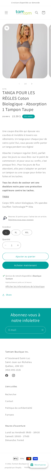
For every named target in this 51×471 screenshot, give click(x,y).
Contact (9, 401)
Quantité (6, 239)
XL (16, 232)
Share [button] (9, 294)
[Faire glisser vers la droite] (32, 84)
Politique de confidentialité (18, 407)
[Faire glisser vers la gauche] (19, 84)
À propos (9, 414)
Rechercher (10, 394)
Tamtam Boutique (19, 464)
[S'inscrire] (42, 330)
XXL (27, 232)
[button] (6, 12)
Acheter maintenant (25, 265)
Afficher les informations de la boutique (25, 286)
